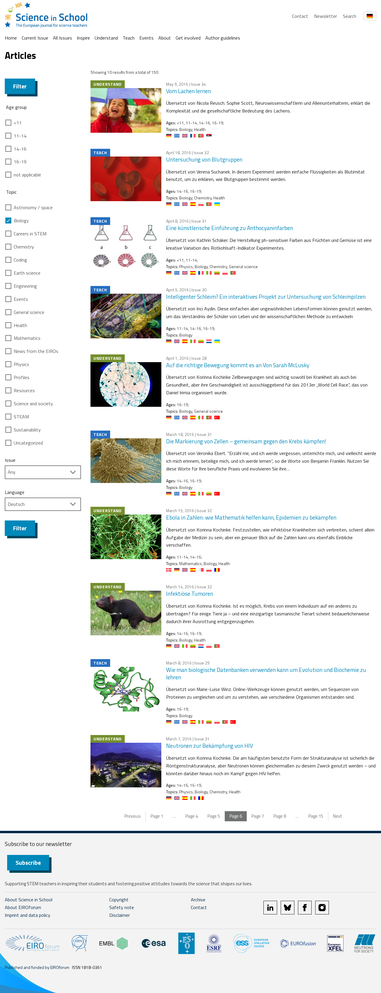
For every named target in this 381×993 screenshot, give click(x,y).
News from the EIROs (36, 351)
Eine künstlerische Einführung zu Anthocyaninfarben (229, 227)
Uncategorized (28, 442)
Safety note (121, 907)
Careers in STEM (30, 233)
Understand (106, 37)
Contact (300, 16)
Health (20, 325)
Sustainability (27, 429)
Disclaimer (119, 915)
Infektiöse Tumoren (189, 593)
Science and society (33, 403)
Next (337, 816)
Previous (132, 816)
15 (315, 816)
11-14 (20, 135)
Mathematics (27, 338)
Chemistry (24, 246)
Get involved (188, 37)
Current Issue (35, 37)
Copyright (119, 899)
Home (11, 37)
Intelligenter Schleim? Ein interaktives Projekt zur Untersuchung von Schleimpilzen (266, 296)
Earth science (27, 272)
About (164, 37)
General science (29, 312)
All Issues (62, 37)
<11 (18, 122)
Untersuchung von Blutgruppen (204, 159)
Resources (24, 390)
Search (349, 16)
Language (14, 492)
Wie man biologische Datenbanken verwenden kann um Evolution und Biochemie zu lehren (266, 673)
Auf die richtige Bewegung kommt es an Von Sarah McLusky (237, 365)
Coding (20, 259)
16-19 (20, 161)
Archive (198, 899)
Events (146, 37)
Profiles (21, 377)
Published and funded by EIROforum (37, 967)
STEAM (21, 416)
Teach (129, 37)
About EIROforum (23, 907)
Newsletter (325, 16)
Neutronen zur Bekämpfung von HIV (209, 745)
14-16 (20, 148)
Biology (21, 220)
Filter (20, 86)
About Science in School (28, 899)
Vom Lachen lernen (188, 91)
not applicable (27, 174)
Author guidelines (222, 37)
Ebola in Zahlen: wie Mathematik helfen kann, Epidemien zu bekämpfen (251, 517)
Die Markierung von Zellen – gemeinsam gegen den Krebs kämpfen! (246, 441)
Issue (10, 460)
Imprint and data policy (27, 915)
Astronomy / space (33, 207)
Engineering (25, 286)
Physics (21, 364)
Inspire (83, 37)
